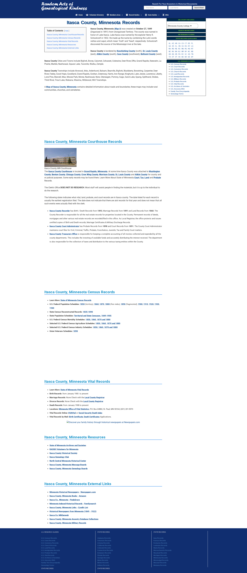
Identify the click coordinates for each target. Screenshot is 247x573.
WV (186, 57)
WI (189, 57)
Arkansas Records (104, 541)
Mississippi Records (160, 560)
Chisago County (73, 174)
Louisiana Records (160, 545)
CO (183, 43)
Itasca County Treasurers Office (63, 234)
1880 (107, 304)
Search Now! (199, 8)
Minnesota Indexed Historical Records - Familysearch (73, 504)
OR (176, 54)
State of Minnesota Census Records (75, 300)
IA (183, 46)
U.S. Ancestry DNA (178, 89)
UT (173, 57)
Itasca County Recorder (60, 211)
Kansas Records (159, 541)
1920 (151, 304)
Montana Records (159, 565)
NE (170, 51)
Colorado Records (104, 548)
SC (186, 54)
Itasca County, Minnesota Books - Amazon (68, 496)
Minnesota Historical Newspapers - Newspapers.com (73, 492)
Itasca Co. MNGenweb (59, 515)
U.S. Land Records (177, 74)
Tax (142, 177)
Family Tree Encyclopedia (180, 91)
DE (189, 43)
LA (192, 46)
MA (170, 49)
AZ (173, 43)
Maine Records (159, 548)
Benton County (58, 174)
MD (173, 49)
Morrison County (106, 174)
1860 (96, 304)
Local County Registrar (95, 397)
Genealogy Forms (177, 94)
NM (183, 51)
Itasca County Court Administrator (64, 226)
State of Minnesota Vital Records (74, 390)
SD (189, 54)
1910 (145, 304)
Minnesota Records (160, 558)
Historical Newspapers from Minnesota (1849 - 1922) (73, 511)
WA (183, 57)
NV (173, 51)
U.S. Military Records (178, 79)
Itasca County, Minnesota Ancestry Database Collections (74, 519)
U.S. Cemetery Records (179, 69)
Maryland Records (160, 553)
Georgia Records (103, 558)
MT (192, 49)
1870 (102, 304)
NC (189, 51)
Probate (157, 177)
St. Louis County (150, 51)
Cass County (122, 54)
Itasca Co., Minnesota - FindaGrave (65, 500)
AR (176, 43)
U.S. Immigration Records (180, 77)
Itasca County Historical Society (63, 453)
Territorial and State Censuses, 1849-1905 (92, 316)
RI (183, 54)
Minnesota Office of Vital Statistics (74, 409)
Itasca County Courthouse (60, 171)
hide (66, 31)
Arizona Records (103, 543)
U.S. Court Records (178, 67)
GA (170, 46)
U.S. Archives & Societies (180, 86)
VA (179, 57)
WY (192, 57)
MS (186, 49)
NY (186, 51)
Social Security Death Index (90, 413)
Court (136, 177)
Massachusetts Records (162, 550)
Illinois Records (103, 563)
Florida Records (103, 555)
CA (179, 43)
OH (170, 54)
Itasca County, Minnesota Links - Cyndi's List (69, 507)
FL (192, 43)
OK (173, 54)
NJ (179, 51)
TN (192, 54)
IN (179, 46)
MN (183, 49)
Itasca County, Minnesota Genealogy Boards (69, 468)
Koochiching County (126, 51)
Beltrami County (148, 54)
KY (189, 46)
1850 (82, 304)
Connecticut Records (105, 550)
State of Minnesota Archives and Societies (68, 445)
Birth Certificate (76, 417)
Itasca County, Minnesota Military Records (68, 523)
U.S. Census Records (178, 64)
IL (176, 46)
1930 (157, 304)
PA (179, 54)
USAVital (72, 413)
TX (170, 57)
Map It (118, 29)
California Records (104, 545)
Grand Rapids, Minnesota (95, 171)
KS (186, 46)
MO (189, 49)
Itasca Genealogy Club (59, 457)
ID (173, 46)
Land (146, 177)
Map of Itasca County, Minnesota (61, 87)
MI (179, 49)
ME (176, 49)
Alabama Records (104, 538)
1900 (140, 304)
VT (176, 57)
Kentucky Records (160, 543)
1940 (52, 308)
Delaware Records (104, 553)
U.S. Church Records (178, 72)
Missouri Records (159, 563)
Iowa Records (158, 538)
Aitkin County (103, 54)
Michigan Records (160, 555)
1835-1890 (88, 312)
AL (170, 43)
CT (186, 43)
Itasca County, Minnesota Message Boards (68, 465)
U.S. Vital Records (177, 84)
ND (192, 51)
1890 (123, 304)
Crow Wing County (89, 174)
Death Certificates (92, 417)
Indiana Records (103, 565)
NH (176, 51)
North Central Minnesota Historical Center (68, 461)
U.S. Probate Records (178, 81)
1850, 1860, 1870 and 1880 (98, 319)
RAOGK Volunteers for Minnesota (64, 449)
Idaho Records (102, 560)
